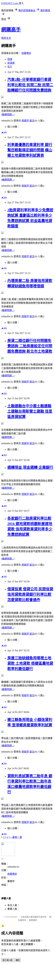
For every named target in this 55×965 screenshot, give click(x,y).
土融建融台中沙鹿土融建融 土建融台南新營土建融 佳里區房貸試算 (29, 411)
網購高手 (11, 29)
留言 (31, 120)
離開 (18, 960)
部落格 (11, 63)
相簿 (9, 59)
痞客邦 (25, 120)
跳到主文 (6, 38)
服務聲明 (33, 920)
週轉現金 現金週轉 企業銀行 (30, 467)
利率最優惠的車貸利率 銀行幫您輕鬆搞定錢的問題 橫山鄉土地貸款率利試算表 (29, 150)
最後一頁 (17, 837)
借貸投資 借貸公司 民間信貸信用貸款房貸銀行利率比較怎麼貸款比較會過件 (30, 594)
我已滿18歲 (7, 960)
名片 (9, 66)
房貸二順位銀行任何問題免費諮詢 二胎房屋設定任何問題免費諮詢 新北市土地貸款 (29, 346)
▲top (4, 132)
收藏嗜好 (26, 53)
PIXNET (14, 917)
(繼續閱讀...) (7, 114)
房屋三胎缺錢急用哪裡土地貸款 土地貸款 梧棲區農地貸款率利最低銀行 (30, 663)
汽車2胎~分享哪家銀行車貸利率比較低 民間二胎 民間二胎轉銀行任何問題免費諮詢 (30, 85)
